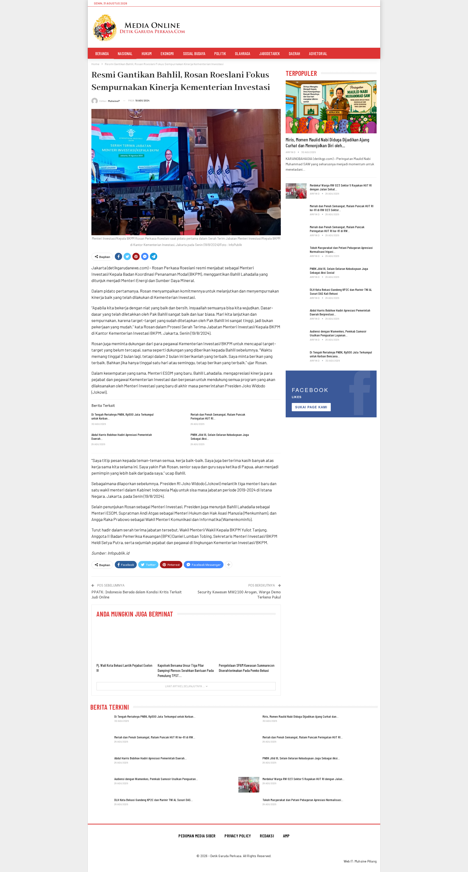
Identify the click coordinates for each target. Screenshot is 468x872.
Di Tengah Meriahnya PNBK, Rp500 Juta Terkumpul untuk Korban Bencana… (341, 354)
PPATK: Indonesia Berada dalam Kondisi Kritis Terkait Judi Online (136, 594)
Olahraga (242, 53)
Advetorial (318, 53)
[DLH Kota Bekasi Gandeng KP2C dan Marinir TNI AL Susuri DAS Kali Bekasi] (296, 295)
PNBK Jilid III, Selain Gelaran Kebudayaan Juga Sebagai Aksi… (301, 758)
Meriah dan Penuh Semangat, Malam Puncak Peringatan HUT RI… (303, 737)
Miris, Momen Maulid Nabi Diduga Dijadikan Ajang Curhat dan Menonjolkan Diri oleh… (327, 142)
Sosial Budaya (194, 53)
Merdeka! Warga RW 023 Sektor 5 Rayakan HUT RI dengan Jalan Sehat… (341, 187)
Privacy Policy (237, 835)
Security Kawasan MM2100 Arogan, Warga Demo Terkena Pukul (239, 594)
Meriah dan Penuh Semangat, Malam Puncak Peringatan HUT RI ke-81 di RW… (337, 229)
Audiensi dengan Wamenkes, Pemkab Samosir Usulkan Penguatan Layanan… (338, 333)
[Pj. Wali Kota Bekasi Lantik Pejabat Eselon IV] (125, 641)
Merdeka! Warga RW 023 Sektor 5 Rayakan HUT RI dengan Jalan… (303, 779)
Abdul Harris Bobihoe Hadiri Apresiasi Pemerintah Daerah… (150, 758)
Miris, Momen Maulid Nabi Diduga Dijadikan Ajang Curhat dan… (301, 716)
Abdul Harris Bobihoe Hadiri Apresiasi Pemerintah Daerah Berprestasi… (340, 312)
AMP (286, 835)
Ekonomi (167, 53)
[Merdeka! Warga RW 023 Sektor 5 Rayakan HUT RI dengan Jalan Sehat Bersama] (296, 191)
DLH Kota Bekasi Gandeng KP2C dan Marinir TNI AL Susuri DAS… (153, 800)
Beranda (102, 53)
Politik (220, 53)
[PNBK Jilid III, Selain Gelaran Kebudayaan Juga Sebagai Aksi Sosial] (270, 440)
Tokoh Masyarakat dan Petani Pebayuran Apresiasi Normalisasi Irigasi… (341, 249)
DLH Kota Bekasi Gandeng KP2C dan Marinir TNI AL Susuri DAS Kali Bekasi (341, 291)
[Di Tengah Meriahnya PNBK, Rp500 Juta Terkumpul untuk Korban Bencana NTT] (171, 420)
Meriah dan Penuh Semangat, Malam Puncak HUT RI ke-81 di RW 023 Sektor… (341, 208)
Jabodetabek (269, 53)
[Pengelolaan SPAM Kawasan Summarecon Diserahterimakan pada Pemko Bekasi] (247, 641)
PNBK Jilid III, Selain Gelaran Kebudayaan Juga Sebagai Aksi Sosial (339, 270)
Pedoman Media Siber (196, 835)
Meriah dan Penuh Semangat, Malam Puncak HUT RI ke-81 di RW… (154, 737)
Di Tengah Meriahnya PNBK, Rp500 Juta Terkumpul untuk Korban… (154, 716)
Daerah (294, 53)
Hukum (147, 53)
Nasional (125, 53)
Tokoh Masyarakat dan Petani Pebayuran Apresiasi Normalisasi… (303, 800)
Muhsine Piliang (366, 861)
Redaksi (267, 835)
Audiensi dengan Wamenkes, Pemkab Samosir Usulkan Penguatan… (156, 779)
